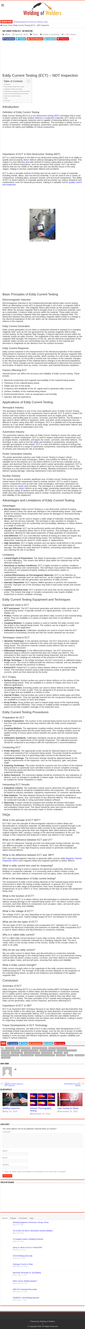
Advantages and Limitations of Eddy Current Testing (17, 91)
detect (26, 160)
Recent (5, 1218)
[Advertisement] (42, 56)
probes (70, 1055)
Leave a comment (51, 34)
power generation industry (45, 1055)
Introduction (7, 84)
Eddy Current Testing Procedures (13, 96)
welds (36, 442)
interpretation (47, 1052)
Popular (13, 1218)
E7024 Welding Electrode (22, 1256)
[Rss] (42, 1324)
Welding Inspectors (11, 1108)
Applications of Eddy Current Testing (13, 89)
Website (5, 1165)
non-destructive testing (10, 1055)
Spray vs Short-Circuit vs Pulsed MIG (27, 1247)
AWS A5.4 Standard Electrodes (25, 1289)
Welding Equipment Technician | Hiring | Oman (30, 22)
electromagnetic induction (67, 1050)
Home (4, 25)
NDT (66, 1052)
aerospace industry (23, 1048)
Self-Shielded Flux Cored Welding (72, 1084)
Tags (31, 1218)
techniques (6, 1057)
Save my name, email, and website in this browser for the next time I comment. (35, 1172)
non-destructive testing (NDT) (46, 115)
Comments (23, 1218)
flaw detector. (17, 1052)
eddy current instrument (10, 1050)
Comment (6, 1132)
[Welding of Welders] (42, 9)
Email (5, 1158)
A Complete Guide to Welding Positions (28, 1239)
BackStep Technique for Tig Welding (27, 1273)
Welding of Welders (47, 1321)
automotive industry (39, 1048)
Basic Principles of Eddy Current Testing (14, 86)
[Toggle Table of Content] (27, 81)
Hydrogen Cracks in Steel (23, 1264)
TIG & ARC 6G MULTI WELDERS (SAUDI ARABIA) (33, 1231)
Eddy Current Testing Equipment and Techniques (16, 93)
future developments (32, 1052)
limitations (58, 1052)
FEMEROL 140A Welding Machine (26, 1298)
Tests (10, 25)
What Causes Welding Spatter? (25, 1281)
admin (7, 34)
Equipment (5, 1052)
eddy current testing (48, 1050)
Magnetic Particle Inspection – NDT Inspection (14, 1084)
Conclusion (7, 100)
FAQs (6, 98)
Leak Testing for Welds (67, 1108)
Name (5, 1151)
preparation (61, 1055)
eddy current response (30, 1050)
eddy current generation (57, 1048)
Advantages (10, 1048)
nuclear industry (27, 1055)
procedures (80, 1055)
